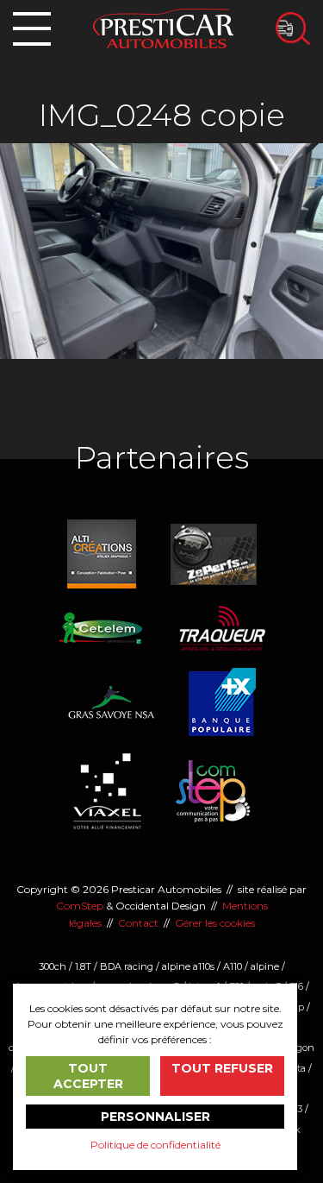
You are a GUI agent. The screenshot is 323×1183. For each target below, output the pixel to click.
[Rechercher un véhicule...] (293, 28)
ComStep (79, 905)
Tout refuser (222, 1068)
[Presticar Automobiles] (163, 27)
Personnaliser (155, 1116)
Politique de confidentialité (155, 1144)
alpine (265, 966)
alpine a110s (188, 966)
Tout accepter (88, 1076)
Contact (138, 922)
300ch (52, 966)
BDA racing (126, 966)
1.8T (83, 966)
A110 (232, 966)
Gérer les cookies (215, 922)
